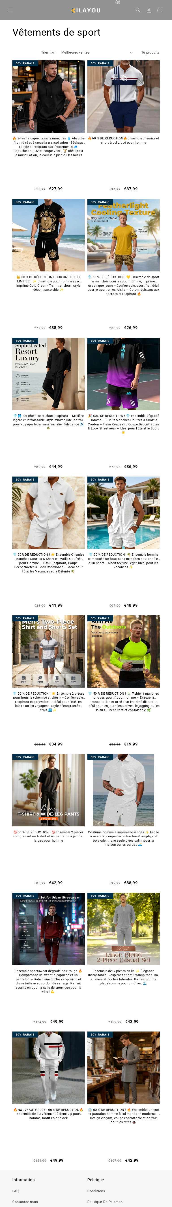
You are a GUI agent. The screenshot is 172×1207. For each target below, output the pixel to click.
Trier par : (48, 52)
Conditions (96, 1191)
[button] (10, 9)
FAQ (15, 1191)
